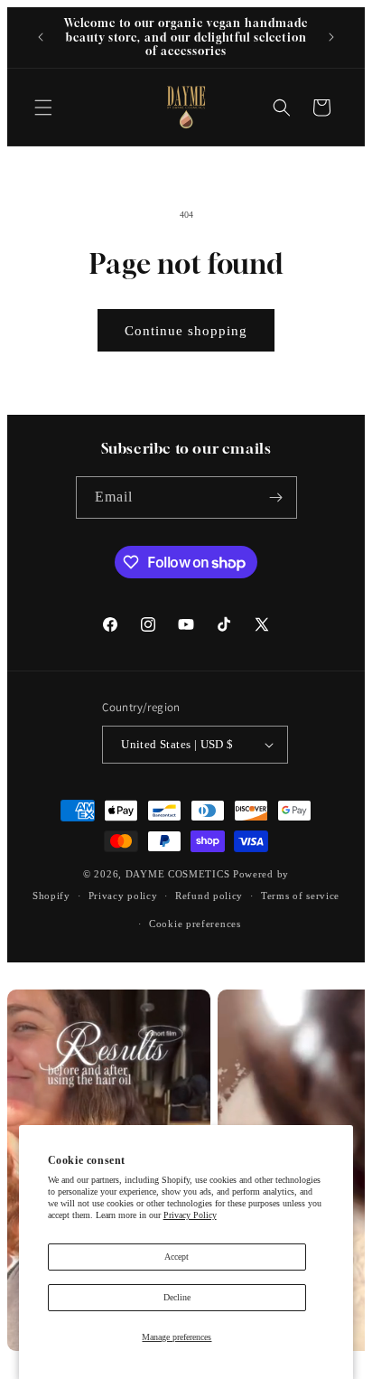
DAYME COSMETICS (179, 873)
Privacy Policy (190, 1215)
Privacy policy (123, 895)
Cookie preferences (195, 923)
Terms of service (300, 895)
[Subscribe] (276, 497)
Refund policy (209, 895)
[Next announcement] (331, 37)
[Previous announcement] (40, 37)
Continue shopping (186, 331)
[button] (43, 107)
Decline (177, 1297)
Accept (176, 1257)
